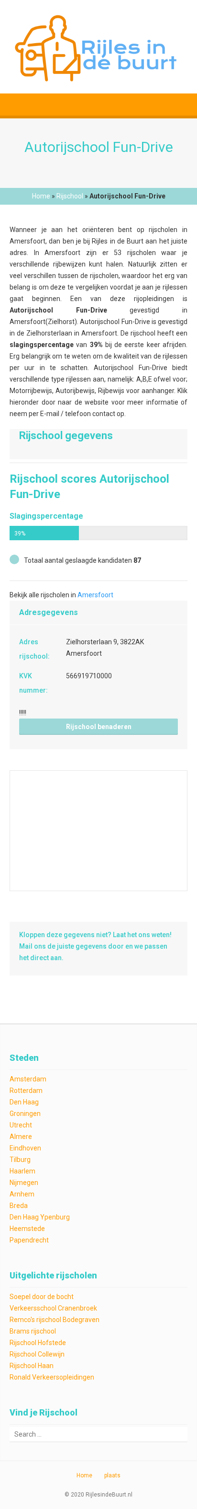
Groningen (25, 1113)
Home (41, 196)
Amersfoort (95, 595)
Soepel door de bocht (42, 1296)
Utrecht (21, 1125)
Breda (19, 1205)
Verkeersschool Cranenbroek (53, 1308)
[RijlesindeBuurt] (98, 47)
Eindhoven (25, 1148)
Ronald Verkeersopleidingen (52, 1377)
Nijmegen (24, 1182)
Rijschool (69, 196)
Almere (21, 1136)
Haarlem (22, 1171)
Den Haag (24, 1102)
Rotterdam (26, 1090)
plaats (112, 1475)
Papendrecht (29, 1240)
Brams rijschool (33, 1331)
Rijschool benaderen (98, 727)
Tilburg (20, 1159)
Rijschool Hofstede (38, 1342)
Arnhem (22, 1194)
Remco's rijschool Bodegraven (54, 1319)
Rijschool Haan (32, 1366)
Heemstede (27, 1228)
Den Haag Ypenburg (40, 1217)
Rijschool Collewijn (37, 1354)
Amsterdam (28, 1079)
